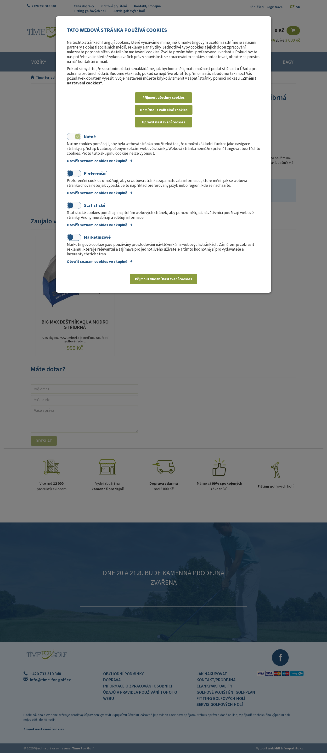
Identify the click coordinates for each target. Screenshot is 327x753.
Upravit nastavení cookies (163, 122)
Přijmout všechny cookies (163, 97)
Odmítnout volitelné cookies (163, 110)
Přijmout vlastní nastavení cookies (163, 279)
